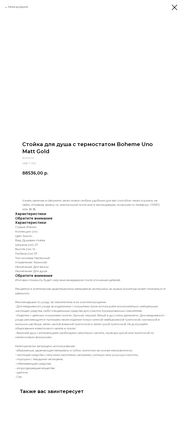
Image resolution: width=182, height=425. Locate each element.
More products (18, 7)
